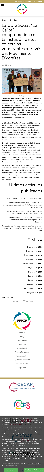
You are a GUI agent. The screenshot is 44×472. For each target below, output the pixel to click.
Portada (5, 20)
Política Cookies (22, 356)
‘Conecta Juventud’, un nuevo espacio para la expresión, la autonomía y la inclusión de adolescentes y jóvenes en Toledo (22, 228)
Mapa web (22, 367)
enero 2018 (33, 284)
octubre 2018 (32, 259)
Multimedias (22, 340)
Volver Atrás (28, 301)
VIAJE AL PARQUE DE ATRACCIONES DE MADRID (24, 199)
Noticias (13, 20)
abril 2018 (33, 280)
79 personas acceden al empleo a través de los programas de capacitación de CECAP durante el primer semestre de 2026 (22, 205)
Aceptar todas (11, 470)
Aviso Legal (22, 348)
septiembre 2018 (31, 264)
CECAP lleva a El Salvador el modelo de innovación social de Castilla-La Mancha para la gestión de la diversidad (24, 219)
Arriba (15, 301)
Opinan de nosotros (22, 360)
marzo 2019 (33, 247)
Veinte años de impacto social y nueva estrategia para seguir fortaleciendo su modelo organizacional (23, 212)
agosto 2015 (33, 293)
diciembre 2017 (31, 288)
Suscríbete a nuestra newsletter (29, 1)
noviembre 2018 (31, 255)
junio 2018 (33, 272)
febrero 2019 (32, 251)
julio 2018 (33, 268)
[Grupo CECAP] (22, 9)
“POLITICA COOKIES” (34, 464)
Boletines (22, 344)
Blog (22, 336)
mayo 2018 (33, 276)
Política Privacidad (22, 352)
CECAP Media (22, 363)
